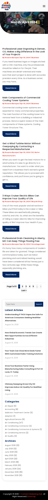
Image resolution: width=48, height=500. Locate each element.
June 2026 (9, 452)
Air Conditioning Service (15, 432)
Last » (24, 290)
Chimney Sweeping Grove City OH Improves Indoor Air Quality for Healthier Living (23, 387)
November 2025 (11, 475)
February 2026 (11, 465)
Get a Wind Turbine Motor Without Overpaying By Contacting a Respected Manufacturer (21, 146)
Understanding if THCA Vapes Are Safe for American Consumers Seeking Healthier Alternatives (24, 317)
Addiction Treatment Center (17, 412)
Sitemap (32, 496)
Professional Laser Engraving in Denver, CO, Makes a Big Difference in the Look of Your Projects (23, 51)
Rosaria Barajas (12, 57)
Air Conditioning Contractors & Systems (22, 429)
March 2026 (10, 462)
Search (39, 304)
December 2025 (12, 472)
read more (11, 88)
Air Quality (9, 436)
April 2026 (9, 458)
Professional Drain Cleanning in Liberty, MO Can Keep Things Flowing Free (23, 240)
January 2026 (10, 469)
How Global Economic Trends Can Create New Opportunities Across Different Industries (23, 335)
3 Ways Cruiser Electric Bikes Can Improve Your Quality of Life (20, 197)
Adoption (9, 416)
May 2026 (9, 455)
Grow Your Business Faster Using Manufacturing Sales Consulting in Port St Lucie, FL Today (24, 369)
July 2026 (9, 448)
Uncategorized (38, 244)
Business (35, 57)
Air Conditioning (11, 422)
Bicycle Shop (37, 201)
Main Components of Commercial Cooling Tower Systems (21, 99)
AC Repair (9, 406)
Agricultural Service (13, 419)
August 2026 (10, 445)
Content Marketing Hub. (32, 494)
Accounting (10, 409)
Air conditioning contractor (17, 426)
